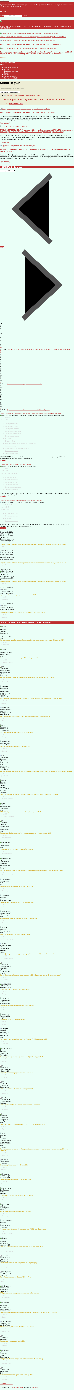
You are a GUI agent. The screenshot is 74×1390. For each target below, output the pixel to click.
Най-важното (9, 438)
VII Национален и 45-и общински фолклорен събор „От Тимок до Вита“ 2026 (27, 677)
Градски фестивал (10, 477)
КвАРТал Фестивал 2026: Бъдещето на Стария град (18, 1263)
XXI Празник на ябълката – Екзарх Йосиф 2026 (16, 849)
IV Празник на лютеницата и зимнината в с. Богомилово (20, 1293)
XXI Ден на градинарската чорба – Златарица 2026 (17, 1005)
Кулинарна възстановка (12, 428)
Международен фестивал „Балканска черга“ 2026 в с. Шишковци (23, 1229)
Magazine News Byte (16, 1387)
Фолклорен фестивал (11, 453)
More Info (3, 460)
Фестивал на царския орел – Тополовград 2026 (16, 1375)
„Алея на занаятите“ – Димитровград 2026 (15, 934)
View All (2, 57)
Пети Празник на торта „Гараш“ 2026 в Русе (15, 1277)
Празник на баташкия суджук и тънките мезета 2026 (24, 384)
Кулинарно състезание (12, 436)
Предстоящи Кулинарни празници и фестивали (20, 443)
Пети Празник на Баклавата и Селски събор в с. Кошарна (20, 1105)
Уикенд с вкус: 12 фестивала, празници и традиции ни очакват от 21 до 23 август (31, 44)
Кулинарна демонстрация (13, 431)
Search (2, 15)
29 (1, 347)
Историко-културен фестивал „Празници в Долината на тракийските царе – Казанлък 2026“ (32, 640)
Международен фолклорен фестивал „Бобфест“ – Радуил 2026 (21, 1057)
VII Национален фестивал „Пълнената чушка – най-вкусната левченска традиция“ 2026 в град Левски (36, 771)
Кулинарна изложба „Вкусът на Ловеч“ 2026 (15, 1179)
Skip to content (4, 1)
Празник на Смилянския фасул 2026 (12, 1341)
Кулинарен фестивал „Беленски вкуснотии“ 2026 (17, 902)
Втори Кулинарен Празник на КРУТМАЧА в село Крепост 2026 (22, 1124)
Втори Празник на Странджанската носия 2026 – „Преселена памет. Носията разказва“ (30, 975)
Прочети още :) (5, 123)
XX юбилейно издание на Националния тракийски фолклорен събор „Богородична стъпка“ (32, 870)
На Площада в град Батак (9, 473)
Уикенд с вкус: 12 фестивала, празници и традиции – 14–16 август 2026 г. (28, 112)
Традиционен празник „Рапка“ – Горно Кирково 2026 (18, 918)
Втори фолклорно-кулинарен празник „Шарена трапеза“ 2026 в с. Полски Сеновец (29, 794)
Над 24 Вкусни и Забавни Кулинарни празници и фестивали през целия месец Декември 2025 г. (39, 349)
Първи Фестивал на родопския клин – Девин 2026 (17, 1073)
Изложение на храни (11, 479)
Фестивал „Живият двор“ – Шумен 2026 (14, 1165)
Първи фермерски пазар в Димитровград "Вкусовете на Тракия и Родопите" (27, 954)
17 (1, 382)
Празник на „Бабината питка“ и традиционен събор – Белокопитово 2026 (25, 833)
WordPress (35, 1387)
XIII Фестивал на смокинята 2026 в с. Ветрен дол (17, 886)
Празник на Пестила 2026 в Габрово (12, 1019)
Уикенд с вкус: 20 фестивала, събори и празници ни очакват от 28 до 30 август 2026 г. (33, 37)
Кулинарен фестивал (11, 426)
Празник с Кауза (10, 441)
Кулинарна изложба (11, 484)
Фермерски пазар (10, 446)
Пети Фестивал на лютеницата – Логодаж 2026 (16, 732)
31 (1, 352)
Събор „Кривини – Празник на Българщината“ (16, 1089)
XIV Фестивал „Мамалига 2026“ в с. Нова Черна (17, 1327)
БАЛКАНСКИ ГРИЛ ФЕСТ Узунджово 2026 (15, 989)
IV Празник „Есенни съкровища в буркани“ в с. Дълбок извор (21, 1359)
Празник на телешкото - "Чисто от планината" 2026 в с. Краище (28, 410)
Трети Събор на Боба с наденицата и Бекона (15, 1211)
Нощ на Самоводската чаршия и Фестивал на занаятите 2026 (21, 1247)
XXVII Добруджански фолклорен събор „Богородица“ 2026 (20, 812)
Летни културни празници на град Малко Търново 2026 (19, 658)
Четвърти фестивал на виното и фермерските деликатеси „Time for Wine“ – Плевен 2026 (31, 698)
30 (1, 351)
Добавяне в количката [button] (16, 104)
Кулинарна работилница (13, 433)
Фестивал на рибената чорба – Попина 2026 (15, 746)
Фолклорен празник (11, 451)
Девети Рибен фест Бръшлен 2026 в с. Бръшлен (16, 1195)
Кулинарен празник (11, 423)
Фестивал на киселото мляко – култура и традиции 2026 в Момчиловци (25, 716)
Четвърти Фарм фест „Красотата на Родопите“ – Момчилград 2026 (23, 1039)
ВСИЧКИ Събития (6, 1384)
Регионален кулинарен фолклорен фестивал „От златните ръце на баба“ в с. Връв (28, 1312)
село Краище (5, 509)
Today (2, 247)
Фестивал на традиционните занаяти (17, 448)
